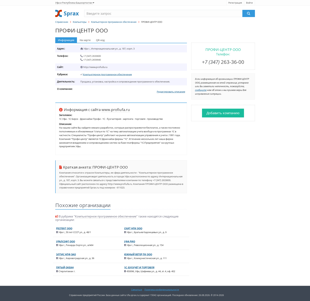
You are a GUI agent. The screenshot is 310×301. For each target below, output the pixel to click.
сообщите (200, 90)
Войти (249, 2)
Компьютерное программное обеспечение (114, 21)
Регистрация (235, 2)
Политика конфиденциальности (161, 289)
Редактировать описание (171, 91)
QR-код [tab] (100, 40)
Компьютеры (79, 21)
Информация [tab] (66, 40)
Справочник (61, 21)
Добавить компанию (222, 113)
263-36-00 (223, 61)
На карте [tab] (85, 40)
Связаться (136, 289)
